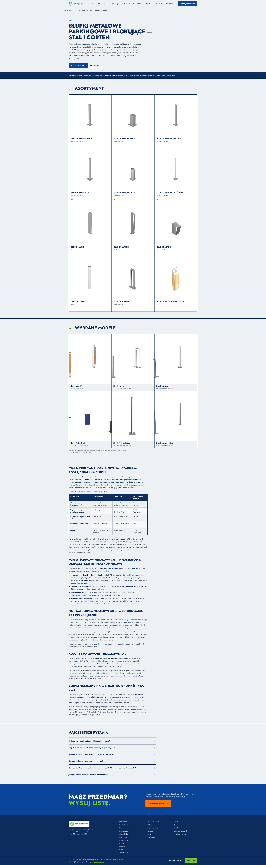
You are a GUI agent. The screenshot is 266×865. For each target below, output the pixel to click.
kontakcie (98, 714)
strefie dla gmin (74, 714)
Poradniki (149, 4)
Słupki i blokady (124, 834)
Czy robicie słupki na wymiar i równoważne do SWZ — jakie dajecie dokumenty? (102, 768)
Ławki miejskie (123, 825)
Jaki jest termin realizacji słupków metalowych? (88, 774)
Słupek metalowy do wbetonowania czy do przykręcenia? (92, 747)
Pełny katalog (151, 837)
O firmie (159, 4)
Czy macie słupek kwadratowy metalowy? (86, 761)
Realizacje (137, 4)
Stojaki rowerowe (124, 837)
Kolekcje (115, 4)
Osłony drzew (123, 840)
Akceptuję (191, 861)
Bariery (121, 843)
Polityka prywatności (180, 834)
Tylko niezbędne (176, 861)
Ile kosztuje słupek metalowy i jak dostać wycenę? (89, 741)
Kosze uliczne (123, 828)
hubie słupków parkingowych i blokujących (128, 634)
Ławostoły (122, 846)
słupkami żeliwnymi (86, 640)
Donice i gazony (124, 831)
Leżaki (121, 849)
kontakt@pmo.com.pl (180, 831)
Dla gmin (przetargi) (153, 828)
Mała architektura (100, 4)
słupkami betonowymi (116, 637)
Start (66, 11)
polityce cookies (99, 862)
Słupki (89, 11)
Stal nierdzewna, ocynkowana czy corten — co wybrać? (91, 754)
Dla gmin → (95, 65)
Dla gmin (126, 4)
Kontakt (169, 4)
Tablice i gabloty (124, 852)
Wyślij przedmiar (188, 4)
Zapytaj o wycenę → (158, 803)
